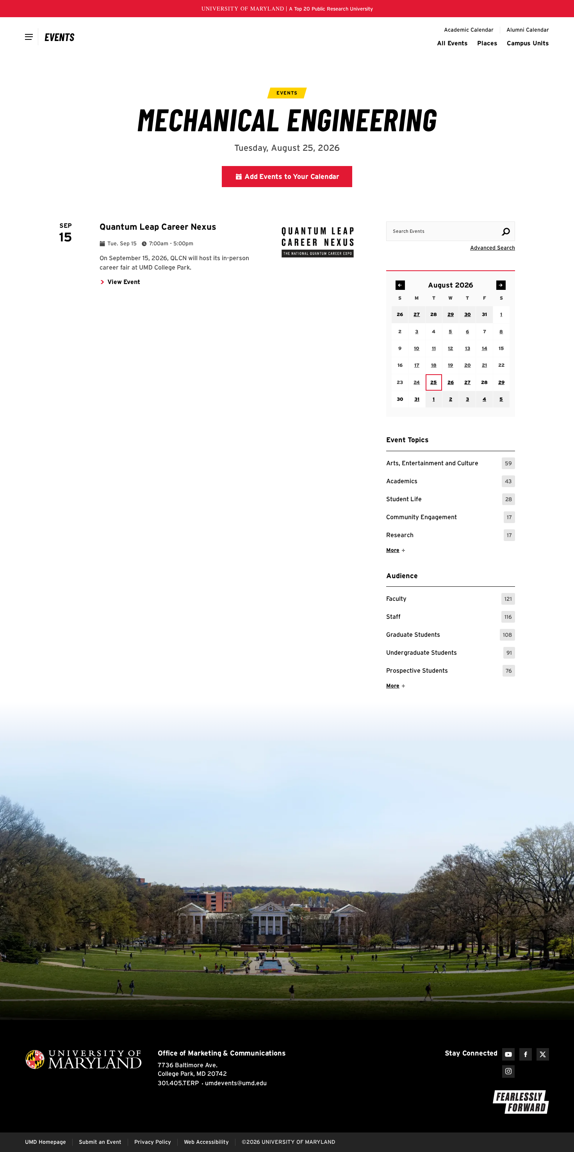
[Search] (505, 231)
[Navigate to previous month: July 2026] (400, 285)
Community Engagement (449, 518)
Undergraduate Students (449, 654)
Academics (449, 482)
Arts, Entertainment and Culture (449, 464)
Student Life (449, 500)
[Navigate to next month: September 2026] (501, 285)
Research (449, 536)
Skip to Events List (480, 214)
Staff (449, 618)
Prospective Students (449, 672)
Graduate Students (449, 636)
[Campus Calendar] (60, 36)
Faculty (449, 600)
